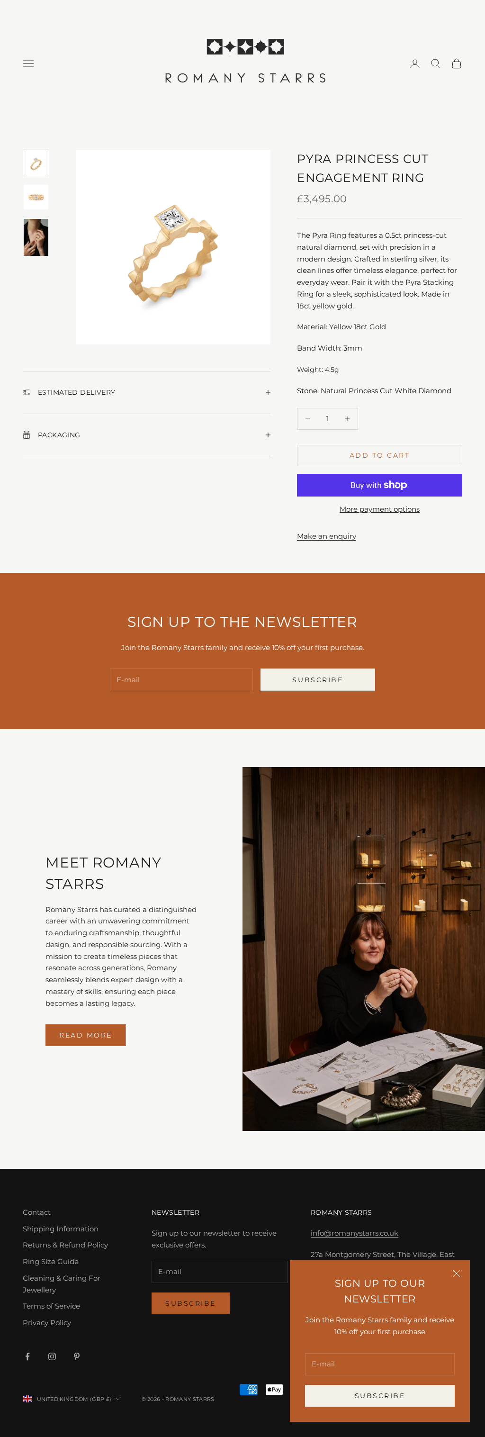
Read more (85, 1035)
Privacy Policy (47, 1322)
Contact (37, 1212)
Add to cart (380, 455)
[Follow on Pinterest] (76, 1356)
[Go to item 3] (36, 237)
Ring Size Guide (51, 1261)
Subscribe (380, 1396)
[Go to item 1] (36, 163)
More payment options (380, 509)
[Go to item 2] (36, 197)
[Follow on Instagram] (52, 1356)
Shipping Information (61, 1228)
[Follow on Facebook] (27, 1356)
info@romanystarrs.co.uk (354, 1233)
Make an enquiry (326, 536)
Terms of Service (51, 1305)
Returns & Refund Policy (65, 1244)
